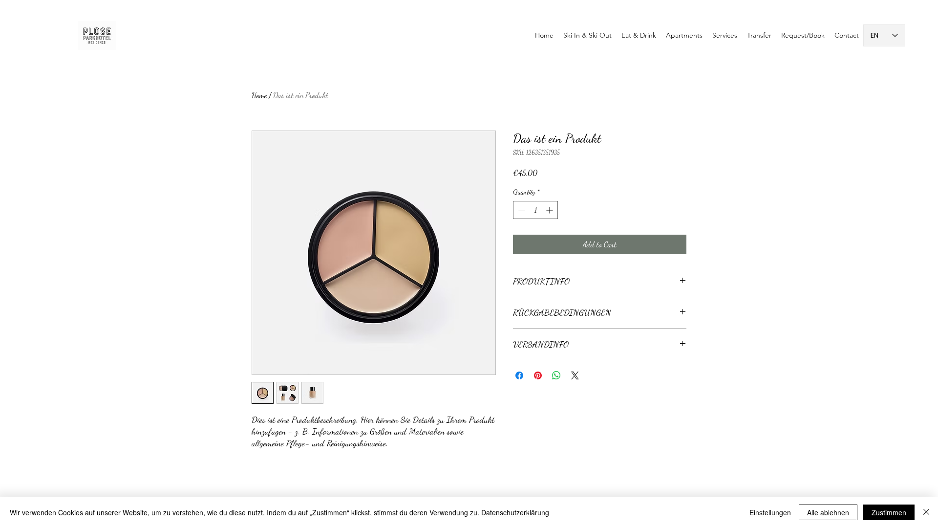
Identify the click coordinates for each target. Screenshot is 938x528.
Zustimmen (889, 512)
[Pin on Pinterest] (538, 375)
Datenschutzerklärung (515, 512)
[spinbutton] (535, 210)
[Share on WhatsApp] (556, 375)
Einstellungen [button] (770, 512)
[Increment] (550, 210)
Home (259, 95)
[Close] (926, 512)
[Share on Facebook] (519, 375)
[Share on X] (575, 375)
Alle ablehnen (828, 512)
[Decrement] (520, 210)
